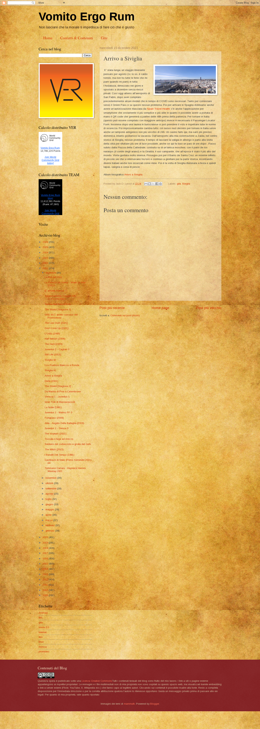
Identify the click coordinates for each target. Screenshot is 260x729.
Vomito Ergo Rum (87, 16)
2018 (46, 548)
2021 (46, 268)
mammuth (129, 703)
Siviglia (186, 183)
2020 (46, 537)
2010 (46, 590)
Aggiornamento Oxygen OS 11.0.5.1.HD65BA (60, 297)
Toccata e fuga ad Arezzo (59, 439)
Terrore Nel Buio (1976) (58, 304)
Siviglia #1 (50, 370)
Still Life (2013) (53, 354)
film (40, 617)
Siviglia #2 (50, 359)
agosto (49, 493)
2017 (46, 553)
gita (179, 183)
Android (43, 612)
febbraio (50, 525)
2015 (46, 563)
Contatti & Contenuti (76, 37)
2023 (46, 257)
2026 (46, 242)
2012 (46, 579)
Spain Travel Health (158, 108)
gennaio (50, 530)
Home (48, 37)
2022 (46, 263)
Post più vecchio (208, 308)
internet (42, 632)
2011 (46, 584)
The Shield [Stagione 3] (58, 309)
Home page (160, 308)
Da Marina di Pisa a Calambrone (63, 391)
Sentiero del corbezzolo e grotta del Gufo (68, 444)
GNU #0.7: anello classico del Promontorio (61, 316)
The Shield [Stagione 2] (58, 386)
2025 (46, 247)
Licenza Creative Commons (97, 680)
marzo (49, 520)
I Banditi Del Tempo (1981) (59, 454)
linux (41, 641)
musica (43, 646)
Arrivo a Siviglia (133, 174)
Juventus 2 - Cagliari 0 (57, 349)
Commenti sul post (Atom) (125, 315)
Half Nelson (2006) (55, 338)
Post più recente (112, 308)
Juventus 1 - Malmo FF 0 (58, 412)
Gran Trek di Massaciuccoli (60, 402)
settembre (51, 488)
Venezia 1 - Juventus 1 (57, 396)
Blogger (154, 703)
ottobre (49, 483)
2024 (46, 252)
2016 (46, 558)
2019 (46, 542)
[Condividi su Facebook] (157, 184)
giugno (49, 504)
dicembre (51, 272)
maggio (50, 509)
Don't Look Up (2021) (57, 328)
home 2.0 (44, 627)
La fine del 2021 (53, 277)
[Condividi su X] (153, 184)
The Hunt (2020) (53, 344)
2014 (46, 569)
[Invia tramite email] (146, 184)
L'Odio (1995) (52, 333)
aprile (48, 514)
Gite (104, 37)
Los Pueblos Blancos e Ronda (62, 365)
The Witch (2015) (54, 449)
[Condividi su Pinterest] (160, 184)
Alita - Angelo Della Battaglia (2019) (64, 423)
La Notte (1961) (53, 407)
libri (41, 637)
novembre (51, 477)
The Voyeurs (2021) (55, 433)
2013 (46, 574)
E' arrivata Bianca (54, 290)
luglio (48, 499)
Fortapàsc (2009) (54, 417)
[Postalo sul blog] (150, 184)
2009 (46, 595)
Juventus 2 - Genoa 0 (56, 428)
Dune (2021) (51, 381)
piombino (44, 651)
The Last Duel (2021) (56, 322)
